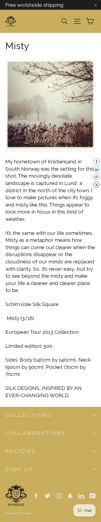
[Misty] (50, 148)
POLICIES (20, 451)
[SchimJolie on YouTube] (93, 495)
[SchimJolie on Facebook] (36, 495)
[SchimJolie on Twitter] (47, 495)
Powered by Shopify (18, 513)
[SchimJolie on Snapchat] (70, 495)
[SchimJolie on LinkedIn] (81, 495)
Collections (28, 415)
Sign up (19, 469)
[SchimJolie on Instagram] (59, 495)
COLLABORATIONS (35, 433)
